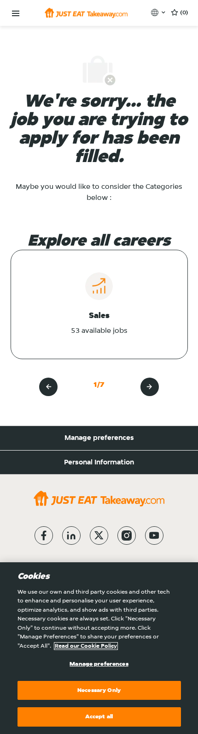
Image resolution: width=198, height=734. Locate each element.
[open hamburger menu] (15, 13)
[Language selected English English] (159, 12)
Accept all (99, 717)
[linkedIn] (71, 535)
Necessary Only (99, 690)
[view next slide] (149, 387)
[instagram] (126, 535)
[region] (99, 648)
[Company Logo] (86, 13)
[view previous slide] (48, 387)
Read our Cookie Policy (86, 646)
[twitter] (99, 535)
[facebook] (44, 535)
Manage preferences (99, 438)
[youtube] (154, 535)
